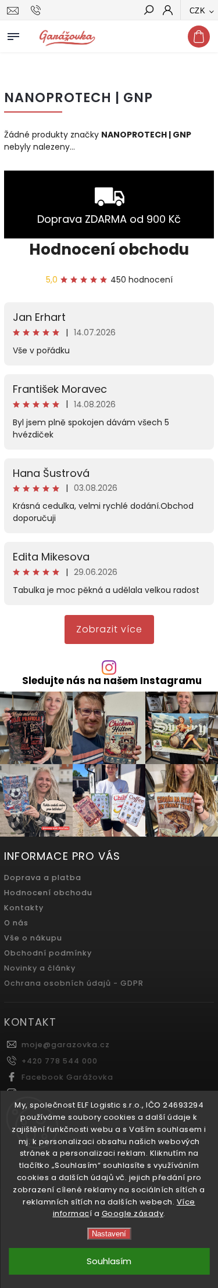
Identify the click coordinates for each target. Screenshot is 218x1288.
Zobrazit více (109, 629)
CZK (198, 10)
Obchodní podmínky (48, 953)
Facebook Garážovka (67, 1077)
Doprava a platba (42, 877)
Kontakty (24, 908)
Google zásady (133, 1213)
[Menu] (13, 34)
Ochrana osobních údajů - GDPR (74, 983)
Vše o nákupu (33, 938)
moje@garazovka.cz (66, 1045)
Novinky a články (40, 968)
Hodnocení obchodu (109, 249)
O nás (16, 923)
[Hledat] (148, 11)
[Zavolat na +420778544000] (37, 10)
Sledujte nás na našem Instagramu (112, 681)
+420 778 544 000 (60, 1061)
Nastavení (109, 1233)
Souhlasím (109, 1261)
